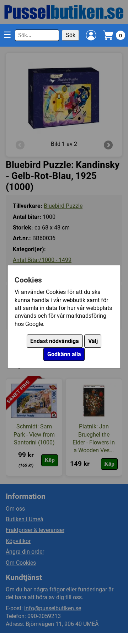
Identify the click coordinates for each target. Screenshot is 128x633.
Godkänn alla (64, 354)
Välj (93, 341)
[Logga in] (91, 35)
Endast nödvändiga (54, 341)
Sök (70, 35)
